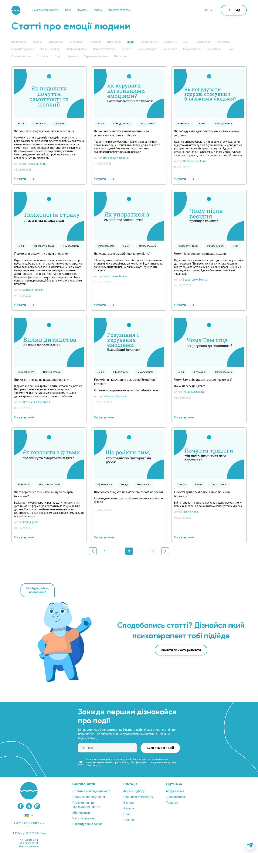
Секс (230, 49)
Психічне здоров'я (22, 49)
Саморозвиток (192, 49)
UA (206, 10)
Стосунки (42, 56)
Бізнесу (97, 10)
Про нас (82, 10)
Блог (68, 10)
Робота (126, 49)
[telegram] (29, 806)
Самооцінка (169, 49)
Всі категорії (18, 42)
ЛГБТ (186, 42)
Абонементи (81, 813)
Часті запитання (83, 818)
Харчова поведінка (96, 56)
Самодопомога (146, 49)
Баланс (37, 42)
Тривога (73, 56)
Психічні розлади (50, 49)
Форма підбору (134, 791)
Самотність (214, 49)
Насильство (203, 42)
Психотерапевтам (119, 10)
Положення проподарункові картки (86, 805)
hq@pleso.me (175, 791)
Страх (58, 56)
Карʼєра (128, 808)
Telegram (172, 803)
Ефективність (149, 42)
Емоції (131, 42)
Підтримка (223, 42)
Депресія (95, 42)
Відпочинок (76, 42)
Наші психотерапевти (45, 10)
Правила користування (88, 797)
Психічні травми (77, 49)
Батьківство (55, 42)
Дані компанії (176, 797)
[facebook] (21, 806)
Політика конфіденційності (91, 791)
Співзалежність (21, 56)
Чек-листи (120, 56)
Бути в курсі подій (160, 747)
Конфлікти (170, 42)
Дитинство (114, 42)
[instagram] (37, 806)
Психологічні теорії (104, 49)
